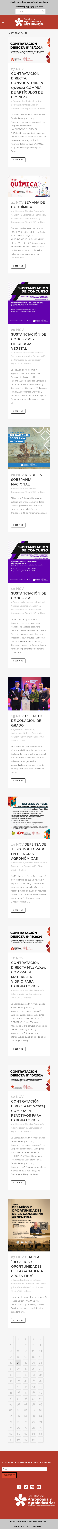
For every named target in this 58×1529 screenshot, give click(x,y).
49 (40, 1392)
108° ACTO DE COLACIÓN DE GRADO (26, 720)
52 (25, 1398)
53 (33, 1398)
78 (33, 1427)
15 (11, 1356)
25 (11, 1368)
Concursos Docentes (23, 602)
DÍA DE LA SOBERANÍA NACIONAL (26, 479)
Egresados (18, 729)
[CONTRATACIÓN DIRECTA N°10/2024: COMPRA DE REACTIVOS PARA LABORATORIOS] (29, 1078)
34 (40, 1374)
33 (33, 1374)
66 (18, 1415)
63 (33, 1410)
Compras (17, 101)
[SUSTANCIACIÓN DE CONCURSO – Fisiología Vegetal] (29, 303)
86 (18, 1439)
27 (25, 1368)
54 (40, 1398)
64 (40, 1410)
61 (18, 1410)
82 (25, 1433)
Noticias (38, 101)
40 (10, 1386)
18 (33, 1356)
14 (40, 1350)
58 (33, 1404)
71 (18, 1421)
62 (25, 1410)
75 (10, 1427)
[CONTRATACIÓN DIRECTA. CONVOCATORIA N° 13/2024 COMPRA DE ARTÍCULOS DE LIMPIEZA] (29, 50)
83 (33, 1433)
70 (10, 1421)
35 (10, 1380)
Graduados (29, 729)
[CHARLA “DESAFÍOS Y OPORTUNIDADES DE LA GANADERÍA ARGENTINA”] (29, 1225)
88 (33, 1439)
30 (10, 1374)
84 (40, 1433)
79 (40, 1427)
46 (18, 1392)
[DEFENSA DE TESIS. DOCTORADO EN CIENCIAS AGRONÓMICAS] (29, 818)
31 (18, 1374)
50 (10, 1398)
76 (18, 1427)
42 (25, 1386)
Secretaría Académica (21, 356)
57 (25, 1404)
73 (33, 1421)
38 (33, 1380)
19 (40, 1356)
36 (18, 1380)
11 (18, 1350)
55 (10, 1404)
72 (25, 1421)
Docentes (17, 353)
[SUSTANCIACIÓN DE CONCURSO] (29, 562)
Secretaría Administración (23, 105)
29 (40, 1368)
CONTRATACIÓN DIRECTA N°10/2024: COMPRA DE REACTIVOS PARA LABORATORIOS (28, 1110)
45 (10, 1392)
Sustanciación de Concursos (24, 609)
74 (40, 1421)
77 (25, 1427)
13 (33, 1350)
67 (25, 1415)
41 (18, 1386)
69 (40, 1415)
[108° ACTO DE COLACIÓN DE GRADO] (29, 693)
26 (18, 1368)
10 (11, 1350)
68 (33, 1415)
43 (33, 1386)
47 (25, 1392)
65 (10, 1415)
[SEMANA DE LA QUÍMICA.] (29, 186)
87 (25, 1439)
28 (33, 1368)
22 (25, 1362)
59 (40, 1404)
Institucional (28, 101)
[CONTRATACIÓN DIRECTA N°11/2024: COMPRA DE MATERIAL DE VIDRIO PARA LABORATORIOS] (29, 939)
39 (40, 1380)
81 (18, 1433)
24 (40, 1362)
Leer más (18, 160)
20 (10, 1362)
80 (10, 1433)
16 (18, 1356)
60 (10, 1410)
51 (18, 1398)
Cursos (16, 1280)
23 (33, 1362)
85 (10, 1439)
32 (25, 1374)
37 (25, 1380)
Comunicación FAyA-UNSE (23, 108)
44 (40, 1386)
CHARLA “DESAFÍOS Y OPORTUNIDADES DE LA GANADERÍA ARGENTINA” (27, 1266)
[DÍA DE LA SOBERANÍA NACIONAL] (29, 448)
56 (18, 1404)
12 (26, 1350)
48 (33, 1392)
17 (25, 1356)
